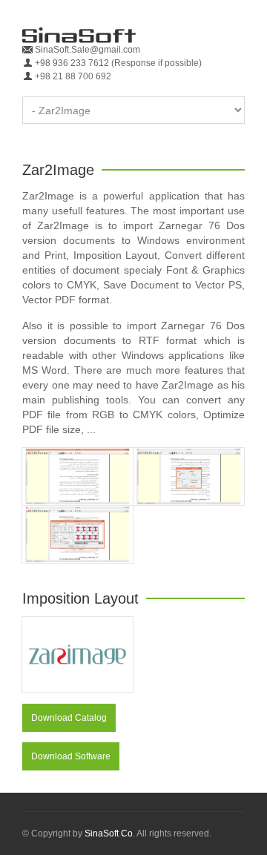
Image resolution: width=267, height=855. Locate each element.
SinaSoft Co (109, 833)
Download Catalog (69, 718)
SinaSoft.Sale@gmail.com (86, 49)
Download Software (71, 756)
